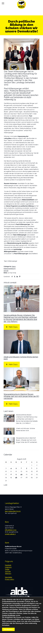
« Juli (5, 485)
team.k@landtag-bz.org (13, 511)
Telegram (8, 573)
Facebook (8, 565)
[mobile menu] (3, 3)
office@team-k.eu (10, 530)
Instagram (8, 567)
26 (16, 477)
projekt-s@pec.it (10, 534)
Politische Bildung (10, 268)
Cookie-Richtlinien (8, 615)
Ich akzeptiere (8, 629)
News (14, 266)
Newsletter (8, 577)
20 (21, 474)
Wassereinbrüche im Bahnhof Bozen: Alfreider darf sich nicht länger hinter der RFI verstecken (21, 396)
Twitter (7, 569)
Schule (6, 270)
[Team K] (21, 2)
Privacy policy (9, 579)
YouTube (8, 571)
